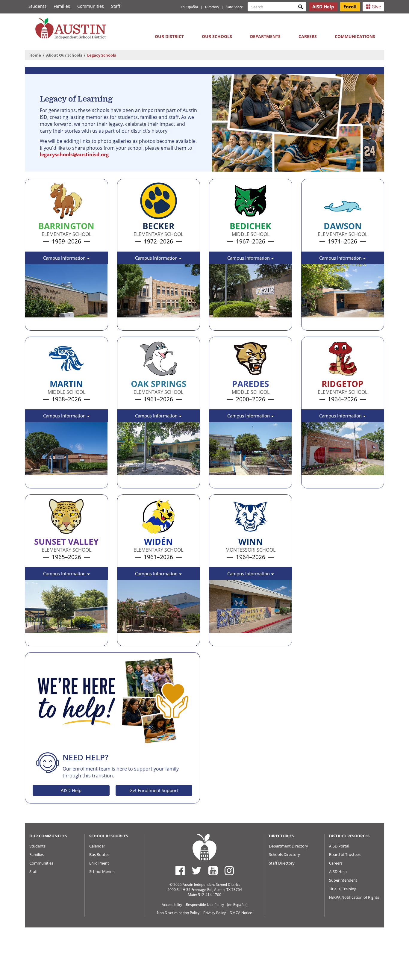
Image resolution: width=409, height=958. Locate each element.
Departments (265, 36)
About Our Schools (64, 55)
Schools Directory (284, 854)
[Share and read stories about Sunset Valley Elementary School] (31, 639)
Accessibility (172, 904)
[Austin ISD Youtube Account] (213, 870)
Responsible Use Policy (205, 904)
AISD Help (71, 790)
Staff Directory (282, 863)
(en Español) (237, 904)
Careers (308, 36)
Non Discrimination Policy (178, 912)
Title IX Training (342, 889)
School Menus (101, 871)
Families (62, 6)
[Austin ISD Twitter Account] (196, 870)
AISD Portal (339, 846)
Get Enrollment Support (153, 790)
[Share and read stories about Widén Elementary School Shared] (124, 639)
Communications (355, 36)
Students (37, 6)
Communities (90, 6)
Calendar (97, 846)
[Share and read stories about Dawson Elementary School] (308, 323)
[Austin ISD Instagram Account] (229, 870)
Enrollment (99, 863)
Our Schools (217, 36)
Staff (115, 6)
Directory (212, 6)
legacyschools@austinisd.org (74, 154)
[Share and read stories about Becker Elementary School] (124, 323)
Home (35, 55)
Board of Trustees (344, 854)
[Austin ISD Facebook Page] (180, 870)
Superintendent (343, 880)
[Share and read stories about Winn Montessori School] (215, 639)
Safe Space (234, 6)
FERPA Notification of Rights (354, 897)
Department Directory (288, 846)
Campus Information (65, 258)
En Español (189, 6)
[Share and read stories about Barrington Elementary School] (31, 323)
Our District (169, 36)
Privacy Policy (214, 912)
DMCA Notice (241, 912)
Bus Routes (99, 854)
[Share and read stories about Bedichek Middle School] (215, 323)
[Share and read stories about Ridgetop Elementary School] (308, 481)
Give (375, 7)
